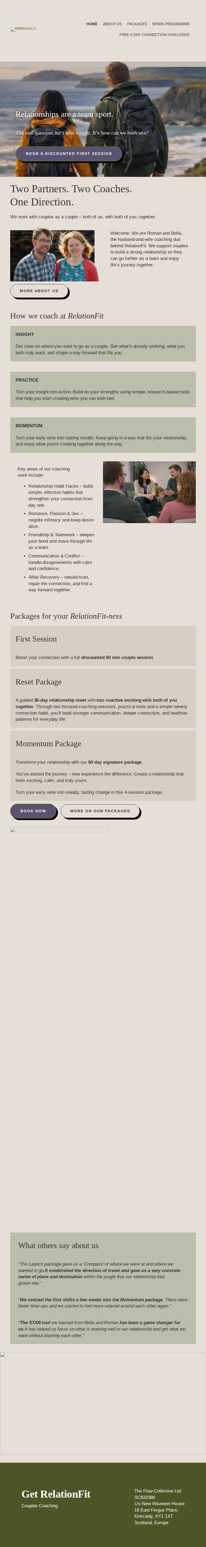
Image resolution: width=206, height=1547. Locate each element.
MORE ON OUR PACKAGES (100, 811)
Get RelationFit (55, 1494)
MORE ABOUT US (39, 291)
